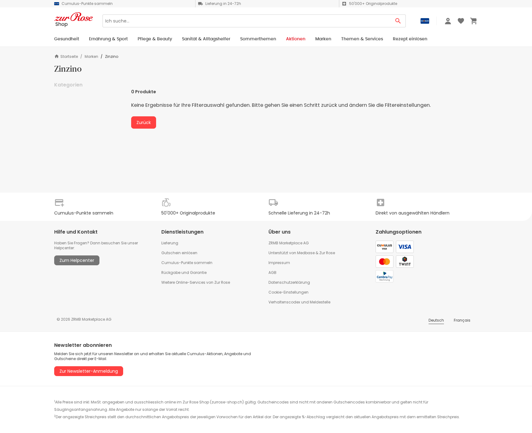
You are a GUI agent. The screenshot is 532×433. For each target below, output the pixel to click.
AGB (272, 272)
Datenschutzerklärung (289, 282)
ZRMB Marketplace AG (288, 243)
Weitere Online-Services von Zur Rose (195, 282)
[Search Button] (398, 20)
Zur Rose (327, 252)
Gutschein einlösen (179, 252)
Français (462, 320)
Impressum (279, 262)
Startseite (69, 56)
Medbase (306, 252)
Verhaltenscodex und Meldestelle (299, 302)
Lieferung (169, 243)
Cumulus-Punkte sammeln (186, 262)
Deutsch (436, 320)
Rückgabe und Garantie (184, 272)
